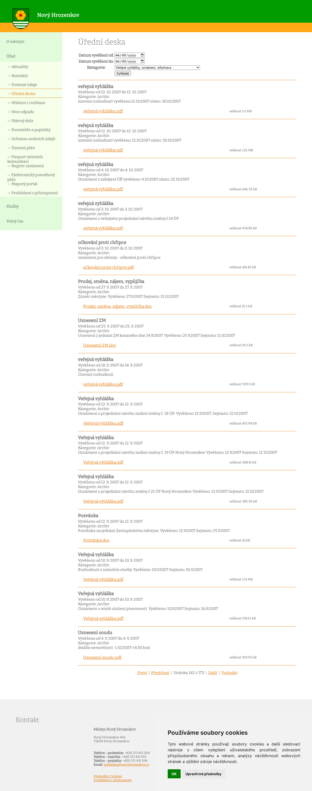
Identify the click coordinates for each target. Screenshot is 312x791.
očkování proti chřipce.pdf (108, 267)
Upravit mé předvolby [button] (203, 774)
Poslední (229, 672)
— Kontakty (17, 75)
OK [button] (174, 774)
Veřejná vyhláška (96, 398)
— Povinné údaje (22, 84)
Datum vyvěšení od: (96, 55)
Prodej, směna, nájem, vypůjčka (111, 281)
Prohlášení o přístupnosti (113, 780)
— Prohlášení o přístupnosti (32, 193)
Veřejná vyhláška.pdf (103, 423)
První (142, 672)
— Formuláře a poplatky (28, 129)
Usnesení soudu (95, 632)
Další (212, 672)
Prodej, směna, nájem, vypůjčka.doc (117, 306)
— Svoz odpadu (20, 111)
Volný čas (14, 221)
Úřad (10, 56)
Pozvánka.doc (96, 540)
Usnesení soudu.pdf (102, 657)
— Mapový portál (22, 184)
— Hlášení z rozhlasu (26, 102)
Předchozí (160, 672)
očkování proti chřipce (102, 242)
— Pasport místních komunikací (25, 158)
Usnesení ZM (92, 320)
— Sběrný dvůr (20, 120)
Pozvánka (88, 515)
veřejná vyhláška (95, 86)
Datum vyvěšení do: (96, 61)
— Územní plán (21, 147)
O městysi (15, 41)
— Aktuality (17, 66)
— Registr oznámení (25, 166)
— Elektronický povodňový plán (31, 177)
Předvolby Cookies (108, 776)
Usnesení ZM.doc (99, 345)
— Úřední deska (21, 93)
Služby (12, 206)
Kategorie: (96, 67)
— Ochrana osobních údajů (31, 138)
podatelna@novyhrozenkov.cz (126, 765)
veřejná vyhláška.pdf (103, 111)
